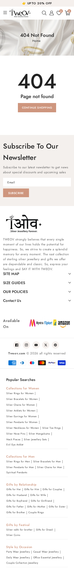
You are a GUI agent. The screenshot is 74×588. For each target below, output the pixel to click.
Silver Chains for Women (20, 405)
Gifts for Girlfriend (41, 501)
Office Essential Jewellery (47, 557)
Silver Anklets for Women (20, 410)
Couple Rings (36, 512)
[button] (44, 12)
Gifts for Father (15, 506)
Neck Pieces (13, 439)
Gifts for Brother (15, 512)
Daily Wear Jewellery (18, 557)
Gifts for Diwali (44, 530)
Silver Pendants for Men (20, 467)
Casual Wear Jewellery (46, 552)
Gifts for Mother (36, 506)
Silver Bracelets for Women (22, 399)
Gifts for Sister (57, 506)
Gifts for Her (13, 489)
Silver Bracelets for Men (47, 461)
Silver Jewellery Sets (35, 439)
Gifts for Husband (16, 495)
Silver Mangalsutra (39, 434)
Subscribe (16, 193)
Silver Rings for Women (20, 393)
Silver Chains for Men (49, 467)
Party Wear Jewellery (18, 552)
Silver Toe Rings (51, 428)
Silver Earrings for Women (21, 416)
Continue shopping (37, 108)
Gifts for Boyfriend (17, 501)
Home (36, 41)
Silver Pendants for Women (22, 422)
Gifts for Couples (52, 489)
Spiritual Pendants (16, 472)
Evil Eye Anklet (14, 444)
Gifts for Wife (38, 495)
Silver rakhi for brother (19, 530)
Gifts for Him (31, 489)
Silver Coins (13, 535)
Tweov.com (16, 353)
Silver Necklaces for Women (22, 428)
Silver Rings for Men (18, 461)
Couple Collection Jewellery (22, 563)
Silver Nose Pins (15, 434)
